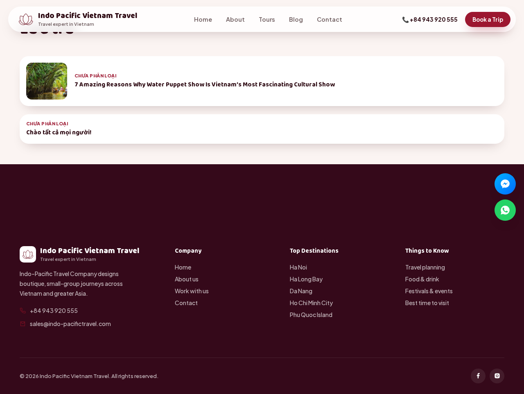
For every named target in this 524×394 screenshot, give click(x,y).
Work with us (192, 290)
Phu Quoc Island (311, 314)
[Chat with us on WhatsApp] (505, 210)
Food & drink (422, 279)
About (235, 19)
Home (203, 19)
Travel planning (425, 267)
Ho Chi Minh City (311, 302)
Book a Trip (487, 19)
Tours (267, 19)
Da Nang (301, 290)
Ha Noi (298, 267)
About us (187, 279)
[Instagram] (497, 376)
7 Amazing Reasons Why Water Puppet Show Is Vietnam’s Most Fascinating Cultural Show (205, 84)
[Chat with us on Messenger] (505, 184)
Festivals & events (429, 290)
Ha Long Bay (306, 279)
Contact (329, 19)
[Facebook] (478, 376)
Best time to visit (427, 302)
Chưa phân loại (95, 75)
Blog (296, 19)
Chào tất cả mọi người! (58, 132)
